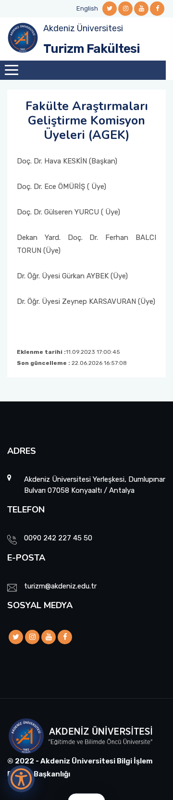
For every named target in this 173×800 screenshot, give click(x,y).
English (87, 8)
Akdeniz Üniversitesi (83, 28)
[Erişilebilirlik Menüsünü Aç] (21, 778)
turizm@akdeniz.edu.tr (60, 586)
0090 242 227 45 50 (58, 538)
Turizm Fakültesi (91, 48)
